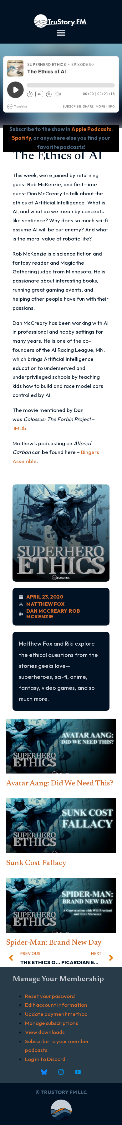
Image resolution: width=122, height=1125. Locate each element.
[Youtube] (78, 1072)
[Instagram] (61, 1072)
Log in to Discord (45, 1059)
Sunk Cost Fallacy (36, 863)
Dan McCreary (46, 611)
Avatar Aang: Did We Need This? (59, 783)
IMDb (20, 428)
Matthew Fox (45, 604)
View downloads (44, 1032)
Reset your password (50, 996)
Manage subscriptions (51, 1023)
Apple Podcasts (91, 129)
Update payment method (56, 1014)
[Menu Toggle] (61, 32)
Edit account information (56, 1004)
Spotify (21, 138)
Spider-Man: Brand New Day (54, 943)
